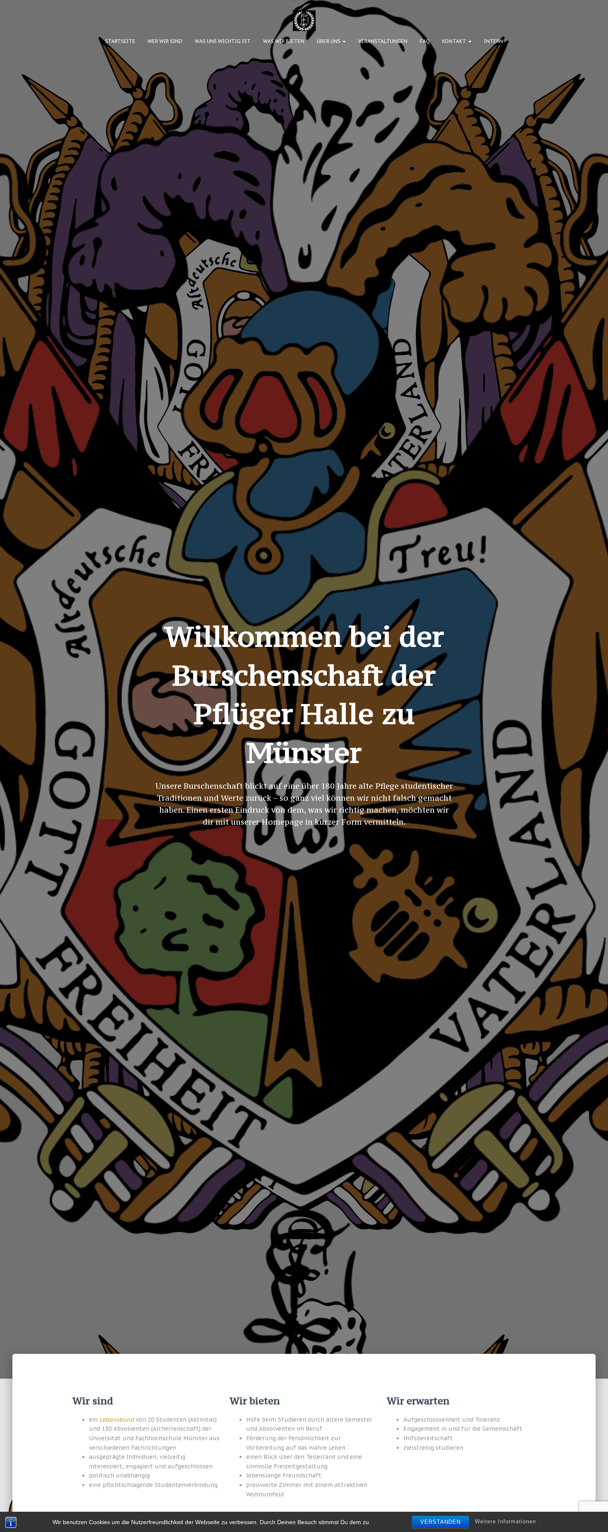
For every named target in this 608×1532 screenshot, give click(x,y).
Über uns (329, 41)
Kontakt (454, 41)
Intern (493, 41)
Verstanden (440, 1522)
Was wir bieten (283, 41)
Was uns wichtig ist (223, 41)
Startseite (120, 41)
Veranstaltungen (382, 41)
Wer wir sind (165, 41)
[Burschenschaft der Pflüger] (304, 20)
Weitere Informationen (505, 1521)
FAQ (425, 41)
